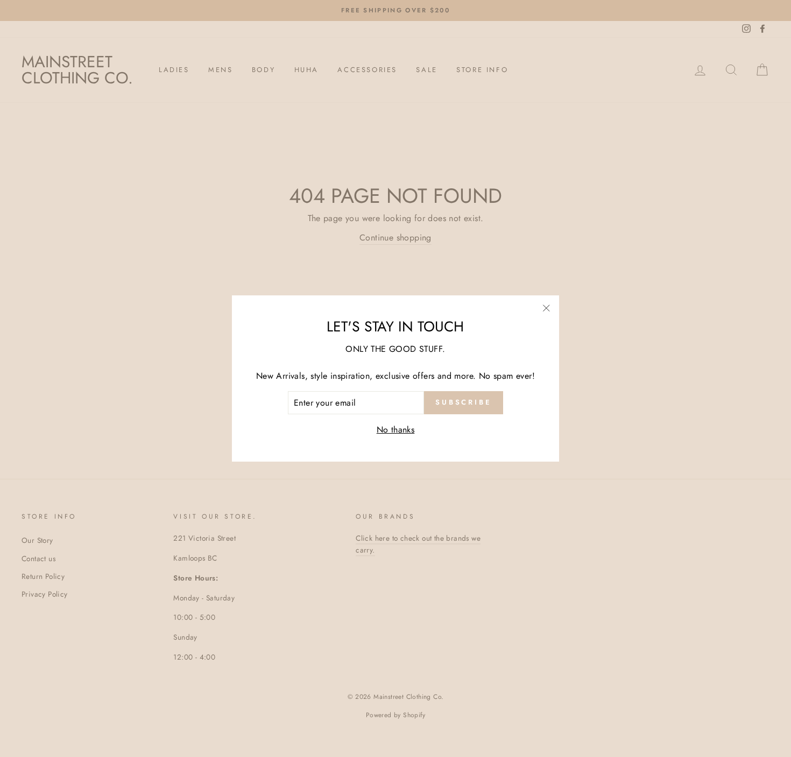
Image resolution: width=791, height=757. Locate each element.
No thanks (396, 429)
